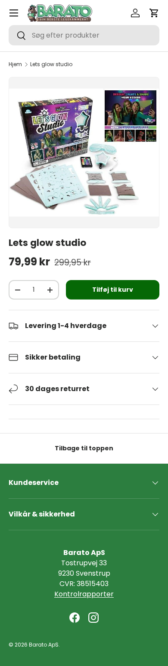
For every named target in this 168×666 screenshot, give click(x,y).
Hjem (15, 64)
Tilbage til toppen (84, 448)
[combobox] (84, 35)
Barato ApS (44, 644)
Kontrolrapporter (84, 594)
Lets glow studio (51, 64)
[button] (154, 12)
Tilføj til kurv (112, 289)
